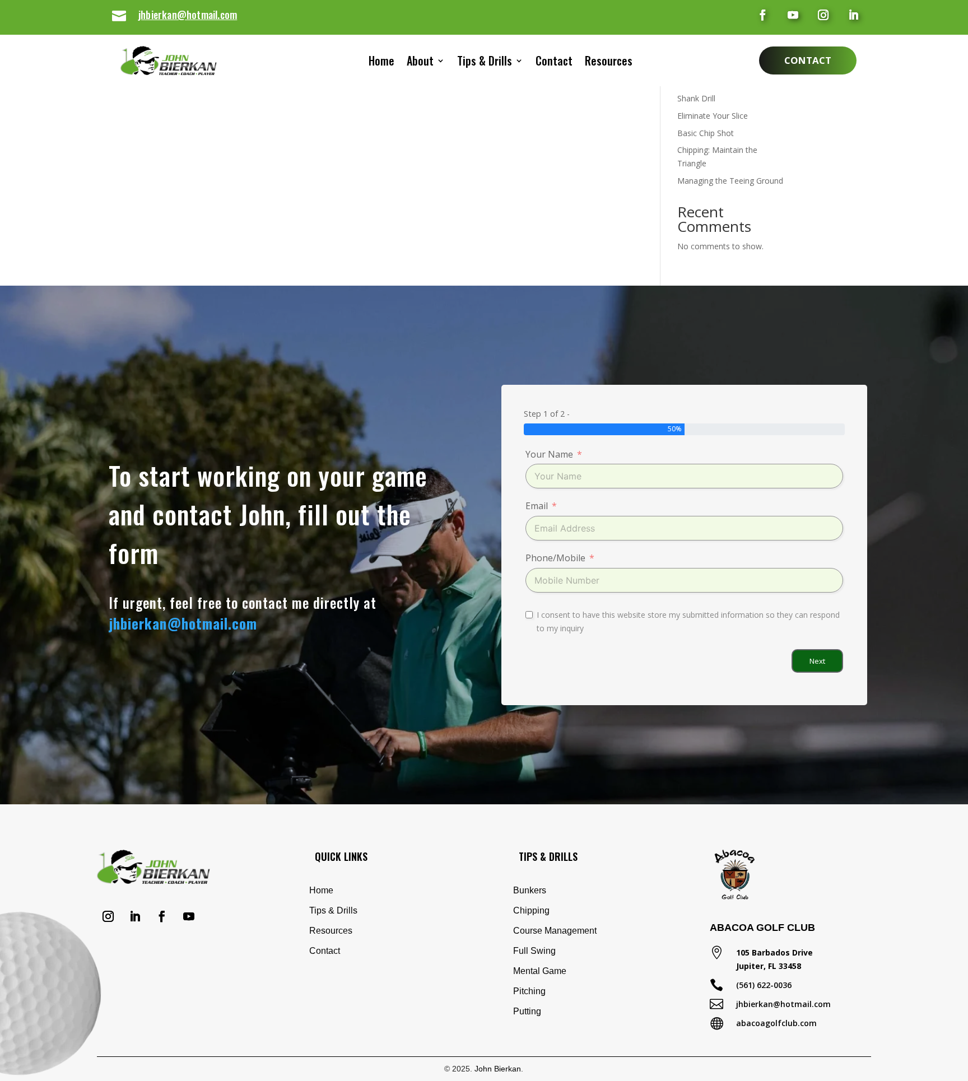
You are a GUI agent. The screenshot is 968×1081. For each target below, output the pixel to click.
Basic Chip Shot (705, 133)
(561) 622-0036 (764, 985)
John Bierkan (497, 1068)
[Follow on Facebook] (763, 15)
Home (381, 63)
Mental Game (539, 971)
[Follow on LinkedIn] (853, 15)
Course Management (555, 930)
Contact (554, 63)
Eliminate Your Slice (712, 115)
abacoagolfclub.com (776, 1023)
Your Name (549, 454)
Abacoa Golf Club (762, 927)
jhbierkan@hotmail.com (187, 14)
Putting (527, 1011)
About (420, 63)
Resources (608, 63)
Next (817, 661)
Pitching (529, 991)
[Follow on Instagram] (823, 15)
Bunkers (529, 890)
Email (536, 506)
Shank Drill (696, 98)
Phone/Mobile (555, 558)
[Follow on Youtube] (793, 15)
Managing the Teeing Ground (730, 180)
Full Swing (534, 951)
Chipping (531, 910)
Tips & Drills (484, 63)
